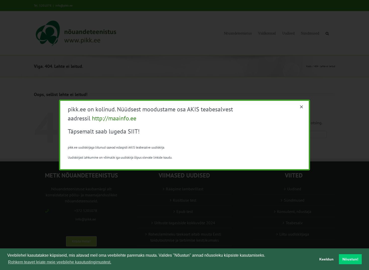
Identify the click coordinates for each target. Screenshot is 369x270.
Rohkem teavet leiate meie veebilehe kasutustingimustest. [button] (59, 262)
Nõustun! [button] (350, 259)
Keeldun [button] (326, 259)
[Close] (301, 107)
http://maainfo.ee (114, 118)
